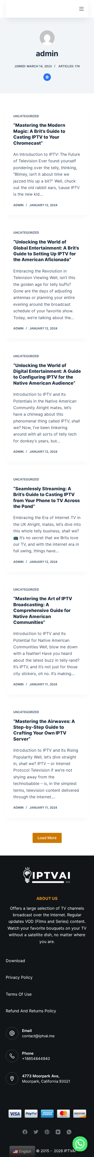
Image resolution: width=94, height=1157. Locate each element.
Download (15, 960)
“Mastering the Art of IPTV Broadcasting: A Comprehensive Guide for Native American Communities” (42, 610)
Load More (47, 837)
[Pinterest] (47, 1132)
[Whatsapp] (80, 1144)
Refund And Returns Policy (31, 1010)
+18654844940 (36, 1058)
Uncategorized (26, 116)
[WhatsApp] (69, 1132)
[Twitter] (36, 1132)
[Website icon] (47, 77)
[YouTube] (58, 1132)
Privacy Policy (19, 977)
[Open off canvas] (81, 9)
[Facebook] (25, 1132)
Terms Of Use (19, 994)
